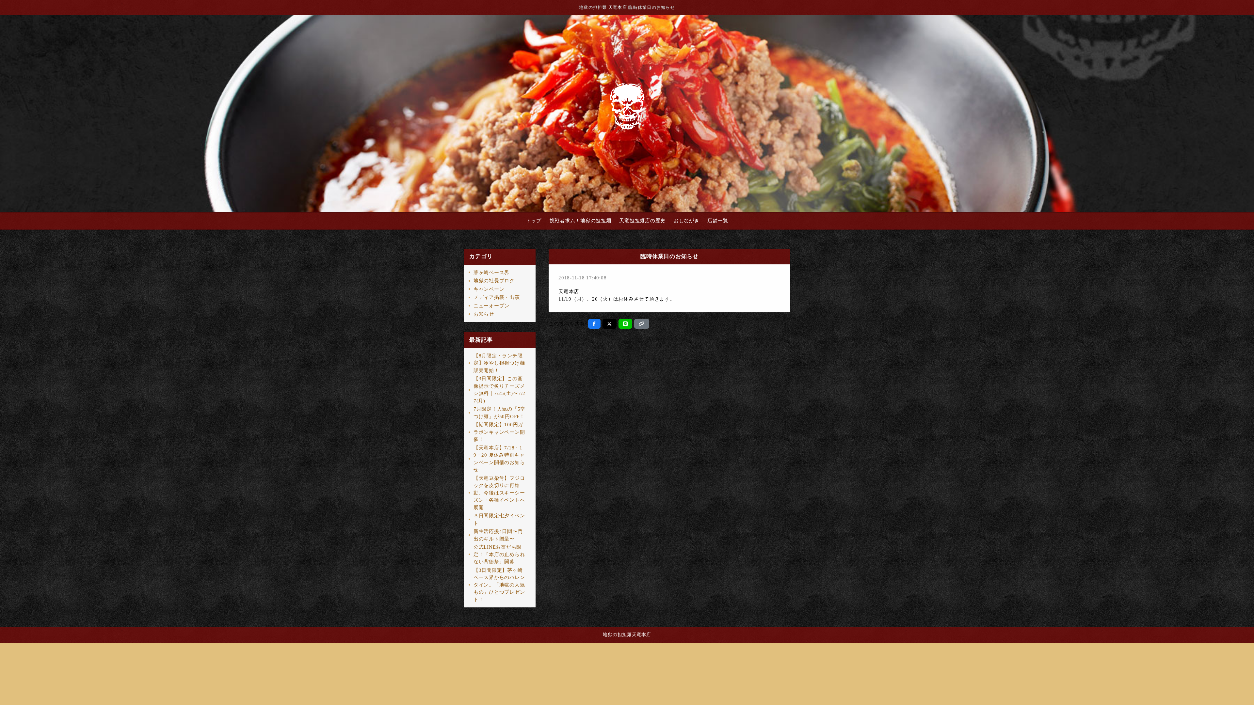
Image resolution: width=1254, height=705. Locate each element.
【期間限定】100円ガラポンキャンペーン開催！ (499, 432)
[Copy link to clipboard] (641, 324)
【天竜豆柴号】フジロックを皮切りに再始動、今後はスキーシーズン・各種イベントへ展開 (499, 493)
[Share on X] (610, 324)
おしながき (686, 220)
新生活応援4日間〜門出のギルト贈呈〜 (498, 535)
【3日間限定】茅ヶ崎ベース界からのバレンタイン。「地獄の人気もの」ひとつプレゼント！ (499, 585)
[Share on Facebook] (594, 324)
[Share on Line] (626, 324)
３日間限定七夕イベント (499, 519)
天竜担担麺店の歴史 (642, 220)
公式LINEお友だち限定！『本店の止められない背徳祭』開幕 (499, 554)
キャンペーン (489, 289)
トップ (533, 220)
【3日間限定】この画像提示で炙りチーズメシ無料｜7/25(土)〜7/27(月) (499, 389)
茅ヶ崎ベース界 (491, 272)
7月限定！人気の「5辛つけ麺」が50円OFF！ (499, 412)
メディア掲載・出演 (497, 297)
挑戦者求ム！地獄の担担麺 (580, 220)
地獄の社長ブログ (494, 280)
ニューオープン (491, 305)
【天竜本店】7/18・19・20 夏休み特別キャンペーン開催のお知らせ (499, 459)
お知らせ (484, 314)
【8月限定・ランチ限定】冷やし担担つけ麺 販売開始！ (499, 363)
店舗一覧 (717, 220)
